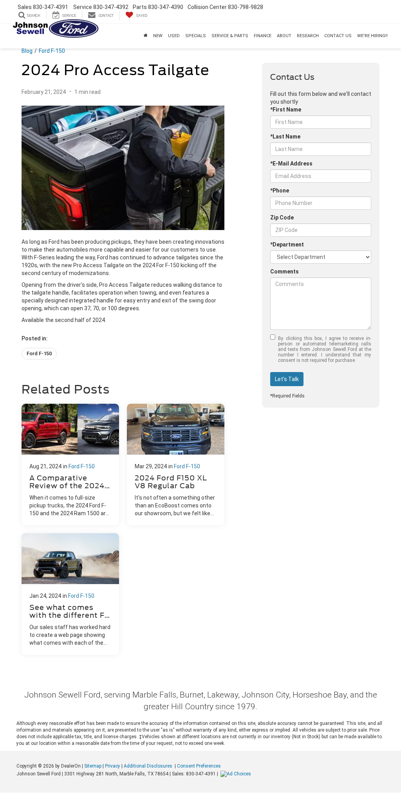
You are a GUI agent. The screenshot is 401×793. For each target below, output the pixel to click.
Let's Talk (287, 379)
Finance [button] (262, 35)
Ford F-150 (52, 51)
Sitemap (92, 766)
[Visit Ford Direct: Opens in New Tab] (236, 774)
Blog (27, 51)
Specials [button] (195, 35)
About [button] (284, 35)
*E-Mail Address (291, 163)
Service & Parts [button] (229, 35)
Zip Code (282, 217)
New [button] (158, 35)
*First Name (285, 109)
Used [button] (174, 35)
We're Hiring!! (372, 35)
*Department (287, 244)
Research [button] (308, 35)
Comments (284, 271)
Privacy (112, 766)
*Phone (279, 190)
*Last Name (285, 136)
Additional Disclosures (148, 766)
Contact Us (338, 35)
